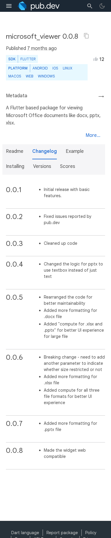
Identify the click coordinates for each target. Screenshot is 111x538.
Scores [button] (67, 166)
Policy (90, 532)
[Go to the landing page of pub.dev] (38, 5)
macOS (14, 76)
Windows (46, 76)
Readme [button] (14, 151)
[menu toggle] (8, 6)
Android (40, 68)
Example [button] (75, 151)
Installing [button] (15, 166)
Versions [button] (42, 166)
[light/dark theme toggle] (102, 5)
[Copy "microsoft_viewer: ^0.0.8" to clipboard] (86, 36)
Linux (67, 68)
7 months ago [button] (42, 48)
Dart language (25, 532)
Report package (62, 532)
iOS (55, 68)
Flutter (28, 59)
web (29, 76)
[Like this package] (95, 59)
